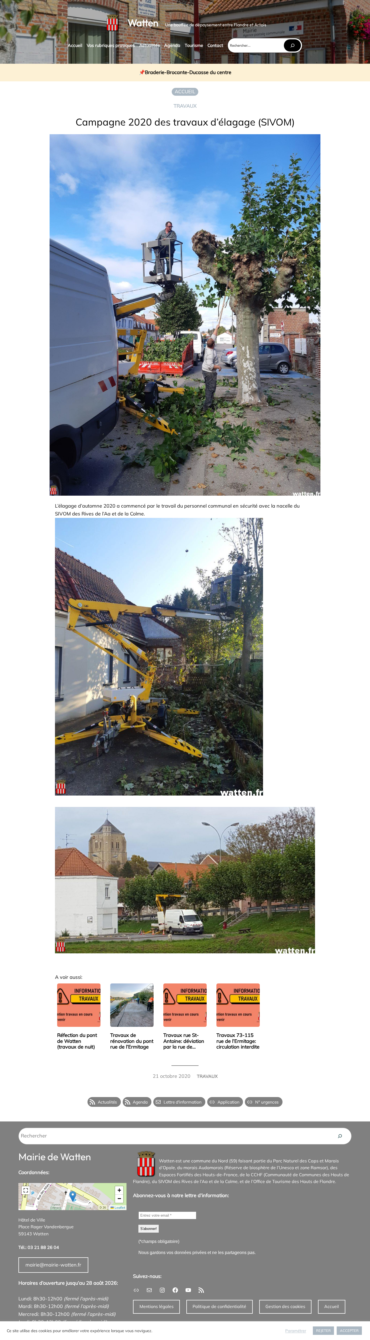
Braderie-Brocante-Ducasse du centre (188, 72)
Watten (143, 23)
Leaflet (119, 1208)
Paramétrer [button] (295, 1330)
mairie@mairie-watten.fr (53, 1265)
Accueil (331, 1306)
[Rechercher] (292, 45)
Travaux (185, 106)
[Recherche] (340, 1136)
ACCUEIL (185, 91)
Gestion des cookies (285, 1306)
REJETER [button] (323, 1330)
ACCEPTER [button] (349, 1330)
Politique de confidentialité (219, 1306)
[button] (72, 1196)
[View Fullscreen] (26, 1190)
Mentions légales (156, 1306)
